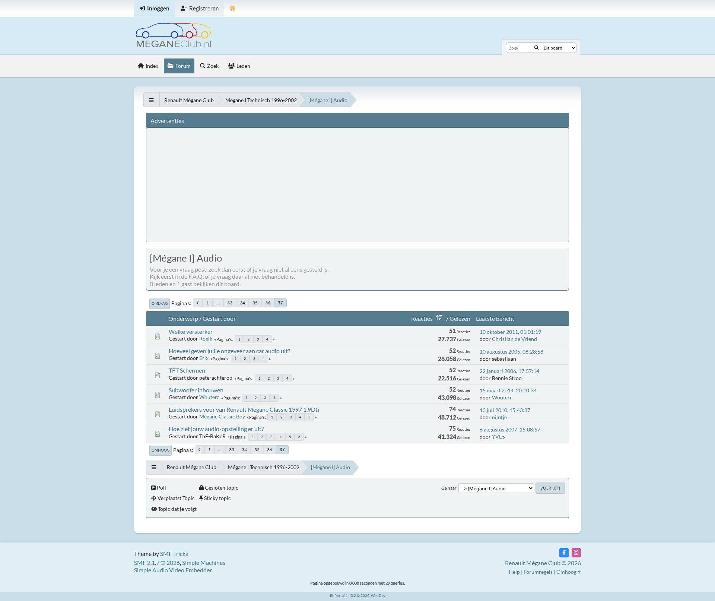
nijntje (499, 417)
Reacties (422, 318)
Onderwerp (183, 318)
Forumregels (538, 572)
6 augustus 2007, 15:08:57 (510, 429)
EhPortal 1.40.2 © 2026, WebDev (357, 595)
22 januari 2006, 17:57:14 (509, 371)
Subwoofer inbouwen (196, 389)
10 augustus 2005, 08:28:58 (511, 351)
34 (242, 303)
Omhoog (160, 450)
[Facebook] (564, 552)
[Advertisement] (287, 184)
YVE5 (498, 436)
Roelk (205, 338)
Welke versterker (191, 331)
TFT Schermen (187, 370)
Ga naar (449, 487)
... (218, 303)
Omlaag (160, 303)
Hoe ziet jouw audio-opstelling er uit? (216, 428)
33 (229, 303)
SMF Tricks (174, 553)
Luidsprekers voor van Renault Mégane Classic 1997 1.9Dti (244, 409)
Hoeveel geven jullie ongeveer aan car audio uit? (229, 350)
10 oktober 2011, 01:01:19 (510, 332)
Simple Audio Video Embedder (173, 569)
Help (514, 572)
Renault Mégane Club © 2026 (543, 562)
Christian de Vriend (514, 339)
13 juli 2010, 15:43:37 (505, 410)
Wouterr (209, 397)
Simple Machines (203, 562)
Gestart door (219, 318)
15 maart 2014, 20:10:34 (508, 390)
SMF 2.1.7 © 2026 (157, 562)
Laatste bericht (495, 318)
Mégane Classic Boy (222, 416)
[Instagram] (576, 552)
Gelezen (459, 318)
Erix (204, 358)
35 (255, 303)
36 (267, 303)
